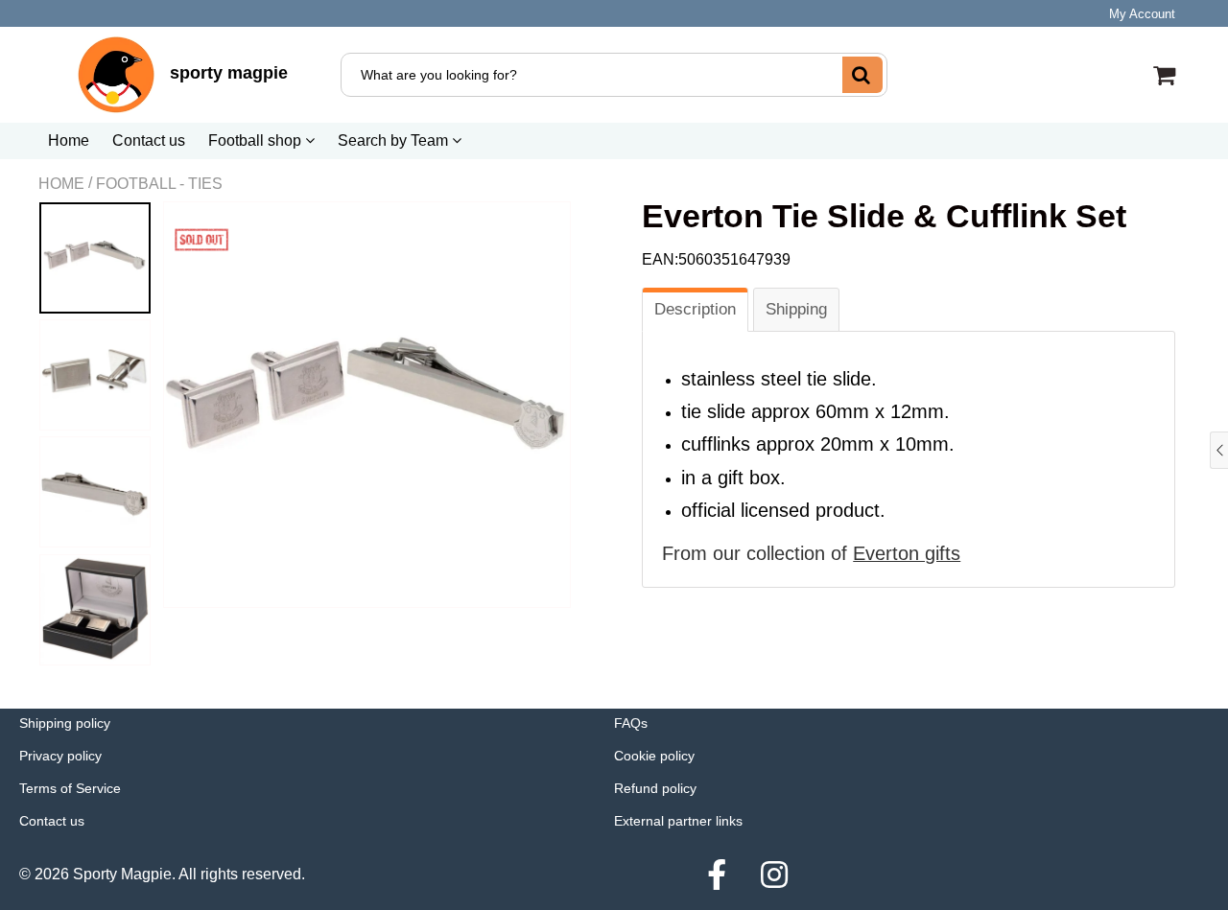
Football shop (256, 140)
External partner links (678, 820)
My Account (1142, 14)
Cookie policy (654, 755)
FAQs (631, 723)
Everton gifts (906, 553)
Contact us (148, 140)
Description (695, 309)
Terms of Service (70, 788)
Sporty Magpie (122, 874)
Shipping (796, 309)
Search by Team (395, 140)
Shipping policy (64, 723)
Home (68, 140)
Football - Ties (159, 183)
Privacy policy (60, 755)
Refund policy (655, 788)
